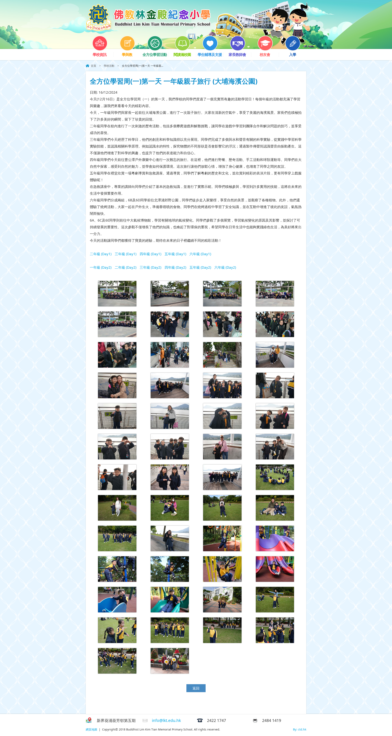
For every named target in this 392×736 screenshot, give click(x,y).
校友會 (265, 54)
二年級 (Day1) (100, 254)
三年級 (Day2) (150, 267)
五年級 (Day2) (200, 267)
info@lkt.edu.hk (166, 720)
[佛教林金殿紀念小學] (148, 30)
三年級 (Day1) (125, 254)
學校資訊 (100, 54)
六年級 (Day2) (225, 267)
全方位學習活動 (155, 54)
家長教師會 (237, 54)
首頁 (93, 66)
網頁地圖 (91, 729)
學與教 (127, 54)
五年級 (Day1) (175, 254)
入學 (292, 54)
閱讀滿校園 (182, 54)
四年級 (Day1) (150, 254)
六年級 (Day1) (200, 254)
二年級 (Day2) (125, 267)
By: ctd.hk (299, 729)
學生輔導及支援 (210, 54)
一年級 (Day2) (100, 267)
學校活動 (109, 66)
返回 (196, 688)
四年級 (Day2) (175, 267)
